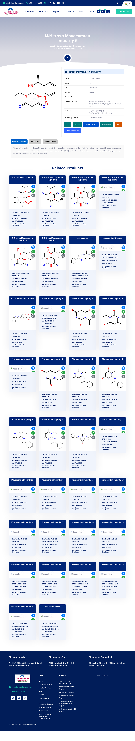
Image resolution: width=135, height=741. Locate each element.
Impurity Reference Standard (61, 46)
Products (43, 11)
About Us (29, 11)
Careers (41, 695)
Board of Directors (45, 688)
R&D (81, 11)
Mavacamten (80, 46)
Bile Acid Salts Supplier (66, 692)
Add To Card (92, 124)
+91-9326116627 (35, 3)
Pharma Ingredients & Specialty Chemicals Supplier (66, 703)
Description (35, 142)
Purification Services (46, 704)
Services (70, 11)
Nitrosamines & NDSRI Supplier (66, 688)
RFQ (118, 124)
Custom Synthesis (45, 711)
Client (91, 11)
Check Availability (72, 131)
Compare (107, 124)
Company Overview (45, 684)
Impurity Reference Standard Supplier (65, 682)
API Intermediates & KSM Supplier (67, 710)
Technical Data (50, 142)
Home (41, 681)
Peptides (57, 11)
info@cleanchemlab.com (15, 3)
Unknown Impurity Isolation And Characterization (45, 716)
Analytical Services (45, 707)
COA (67, 124)
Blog (40, 691)
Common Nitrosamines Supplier (66, 697)
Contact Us (124, 12)
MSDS (77, 124)
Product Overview (19, 142)
